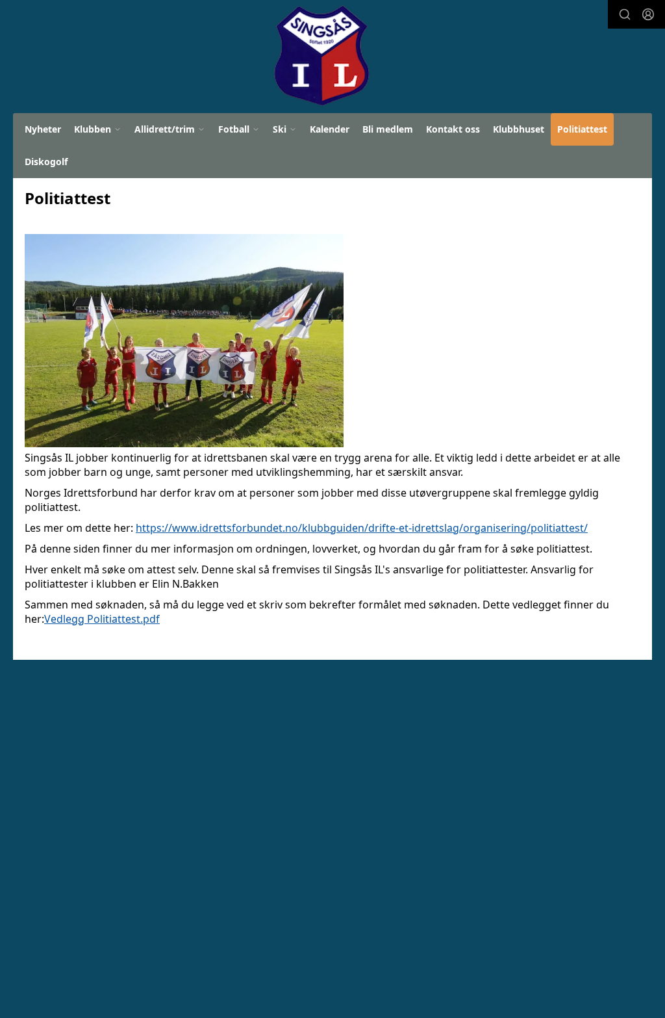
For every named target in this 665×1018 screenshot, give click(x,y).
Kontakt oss (453, 129)
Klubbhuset (518, 129)
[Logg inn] (648, 14)
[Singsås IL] (320, 56)
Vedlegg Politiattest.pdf (102, 619)
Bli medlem (387, 129)
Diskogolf (46, 161)
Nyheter (43, 129)
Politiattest (582, 129)
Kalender (329, 129)
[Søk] (624, 14)
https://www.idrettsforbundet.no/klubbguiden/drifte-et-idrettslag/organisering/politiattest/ (362, 528)
